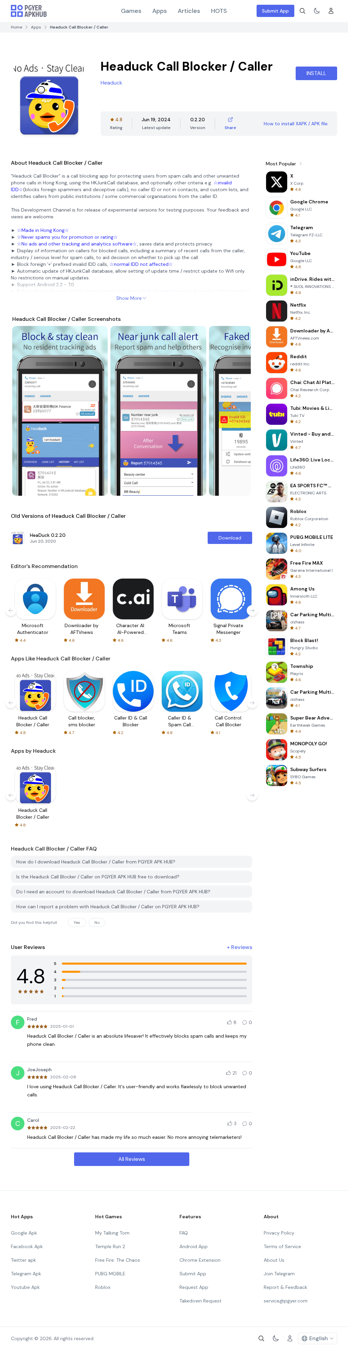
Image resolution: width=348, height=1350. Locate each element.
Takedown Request (200, 1301)
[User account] (331, 11)
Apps (159, 11)
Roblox (102, 1287)
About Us (274, 1260)
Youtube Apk (25, 1287)
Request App (193, 1287)
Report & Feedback (285, 1287)
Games (131, 11)
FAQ (183, 1233)
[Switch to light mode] (317, 11)
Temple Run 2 (110, 1246)
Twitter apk (23, 1260)
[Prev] (24, 411)
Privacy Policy (279, 1233)
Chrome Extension (200, 1260)
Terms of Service (282, 1246)
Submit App (275, 11)
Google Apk (24, 1233)
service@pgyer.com (286, 1301)
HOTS (219, 11)
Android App (193, 1246)
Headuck (111, 82)
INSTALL (316, 73)
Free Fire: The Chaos (117, 1260)
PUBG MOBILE (110, 1274)
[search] (302, 11)
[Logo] (29, 11)
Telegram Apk (26, 1274)
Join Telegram (279, 1274)
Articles (189, 11)
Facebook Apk (27, 1246)
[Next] (239, 411)
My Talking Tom (112, 1233)
